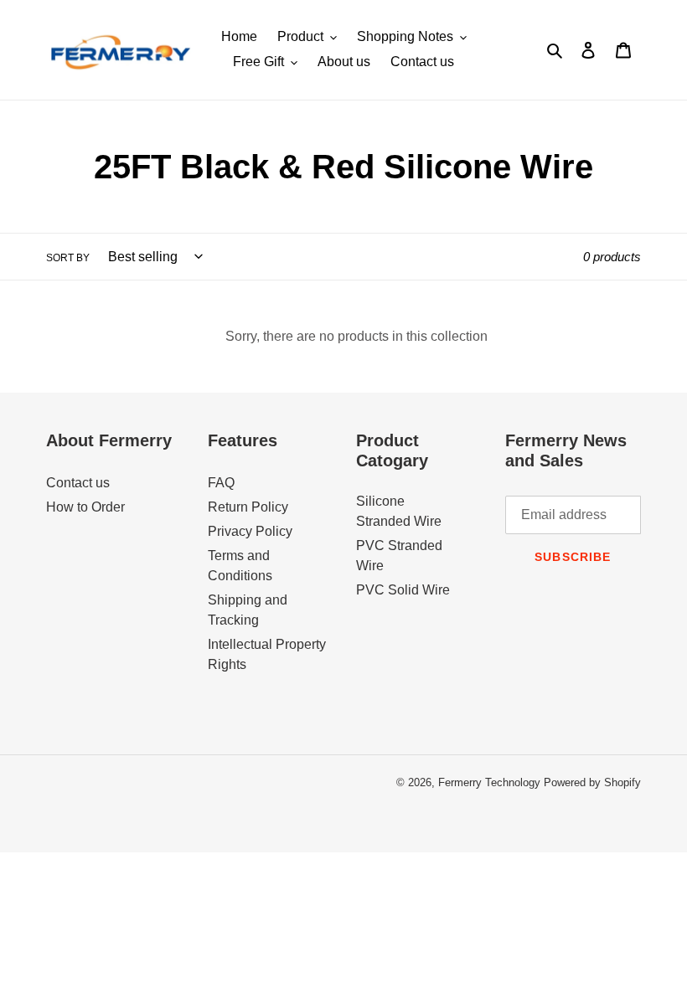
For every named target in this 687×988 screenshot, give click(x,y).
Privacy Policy (250, 531)
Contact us (78, 483)
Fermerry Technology (489, 782)
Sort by (68, 258)
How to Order (85, 507)
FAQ (221, 483)
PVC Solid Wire (403, 590)
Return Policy (248, 507)
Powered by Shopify (592, 782)
